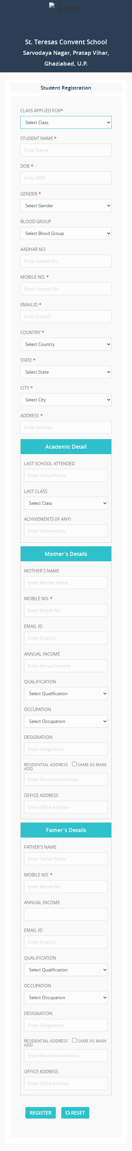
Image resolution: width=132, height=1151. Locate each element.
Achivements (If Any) (47, 519)
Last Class (35, 491)
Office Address (42, 795)
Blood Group (35, 221)
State (26, 360)
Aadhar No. (33, 249)
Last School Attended (49, 464)
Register (40, 1112)
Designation (38, 737)
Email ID (33, 626)
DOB (24, 166)
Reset (77, 1112)
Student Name (36, 138)
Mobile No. (32, 277)
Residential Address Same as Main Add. (65, 766)
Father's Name (40, 847)
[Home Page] (66, 17)
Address (29, 416)
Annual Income (42, 654)
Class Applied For (40, 111)
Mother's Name (41, 571)
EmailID (29, 305)
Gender (28, 194)
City (24, 388)
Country (30, 332)
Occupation (37, 709)
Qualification (40, 682)
